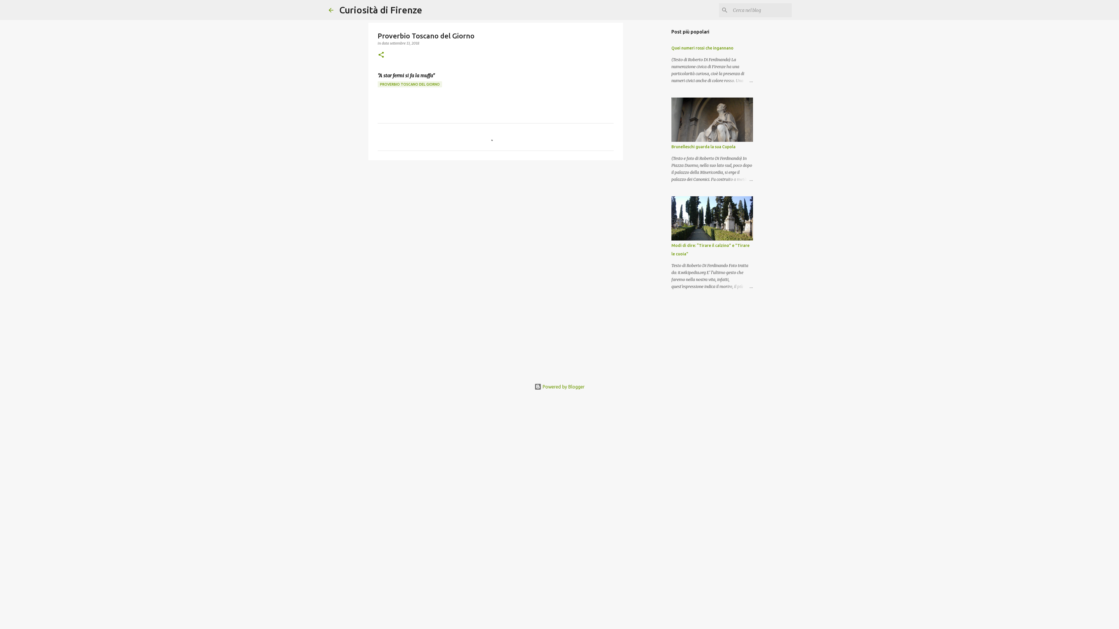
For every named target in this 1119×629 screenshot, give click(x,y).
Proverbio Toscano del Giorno (410, 84)
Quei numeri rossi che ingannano (702, 48)
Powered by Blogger (563, 386)
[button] (381, 55)
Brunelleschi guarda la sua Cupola (703, 146)
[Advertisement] (495, 209)
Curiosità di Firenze (380, 10)
